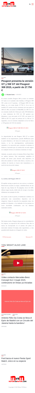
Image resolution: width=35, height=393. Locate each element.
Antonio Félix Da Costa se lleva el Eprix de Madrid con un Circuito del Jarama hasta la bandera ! (17, 320)
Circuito (15, 314)
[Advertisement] (17, 26)
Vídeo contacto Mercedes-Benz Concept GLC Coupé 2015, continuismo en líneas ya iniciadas (16, 280)
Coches (3, 77)
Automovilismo (6, 314)
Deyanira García (10, 94)
